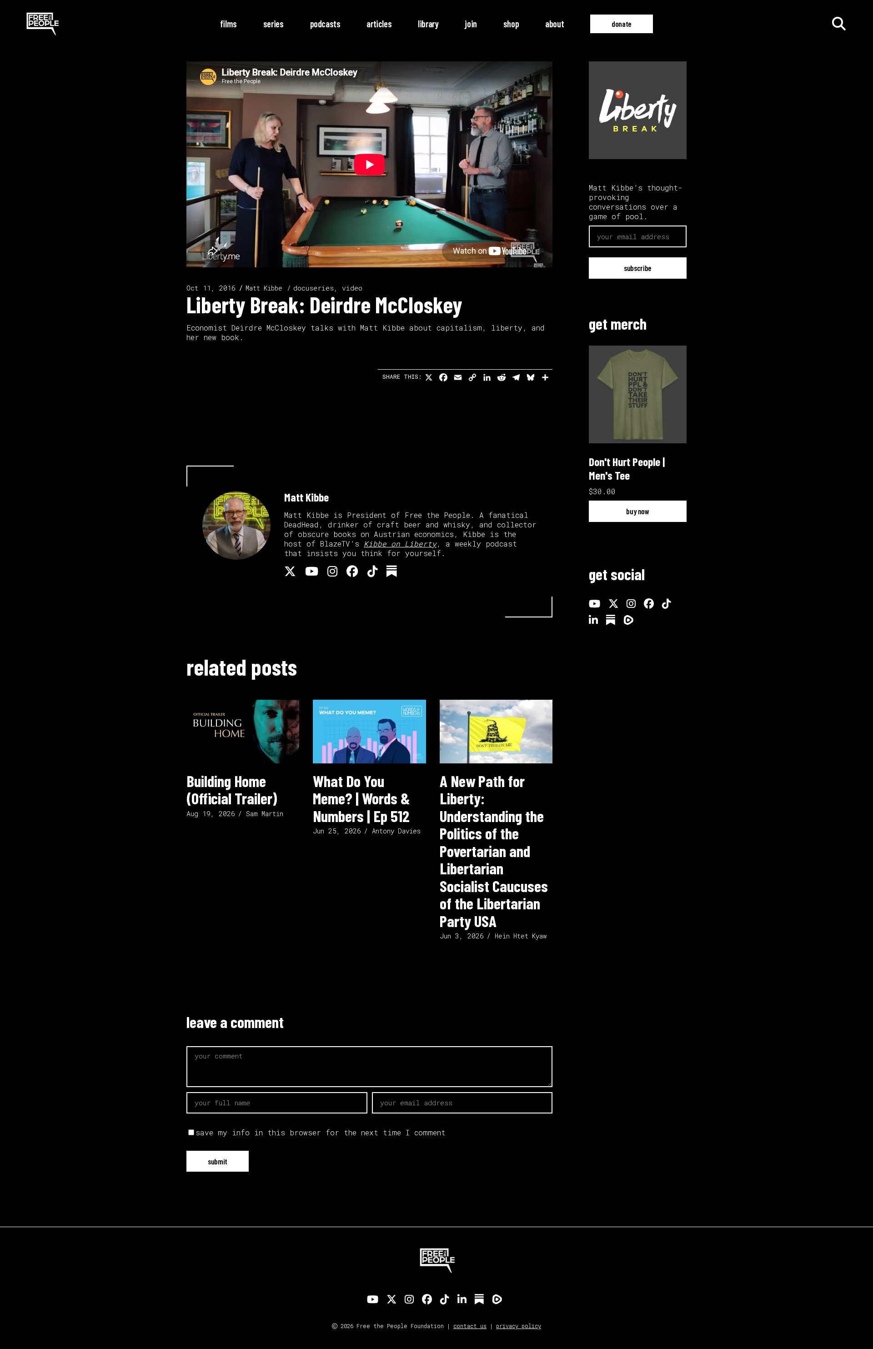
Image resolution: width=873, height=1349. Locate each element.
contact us (470, 1325)
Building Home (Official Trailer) (231, 789)
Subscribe (638, 267)
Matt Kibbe (264, 288)
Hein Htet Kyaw (521, 936)
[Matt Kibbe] (236, 525)
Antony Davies (396, 831)
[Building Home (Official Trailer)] (242, 731)
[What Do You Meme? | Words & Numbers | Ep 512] (369, 731)
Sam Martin (264, 813)
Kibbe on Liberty (400, 543)
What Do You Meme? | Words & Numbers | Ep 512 (361, 798)
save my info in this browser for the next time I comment (321, 1132)
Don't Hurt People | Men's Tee (627, 468)
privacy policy (518, 1325)
